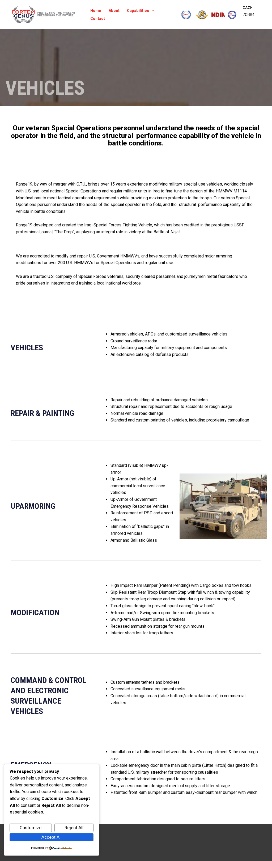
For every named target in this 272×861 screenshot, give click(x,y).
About (114, 10)
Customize (30, 827)
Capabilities (138, 10)
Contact (97, 18)
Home (95, 10)
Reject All (74, 827)
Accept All (51, 837)
